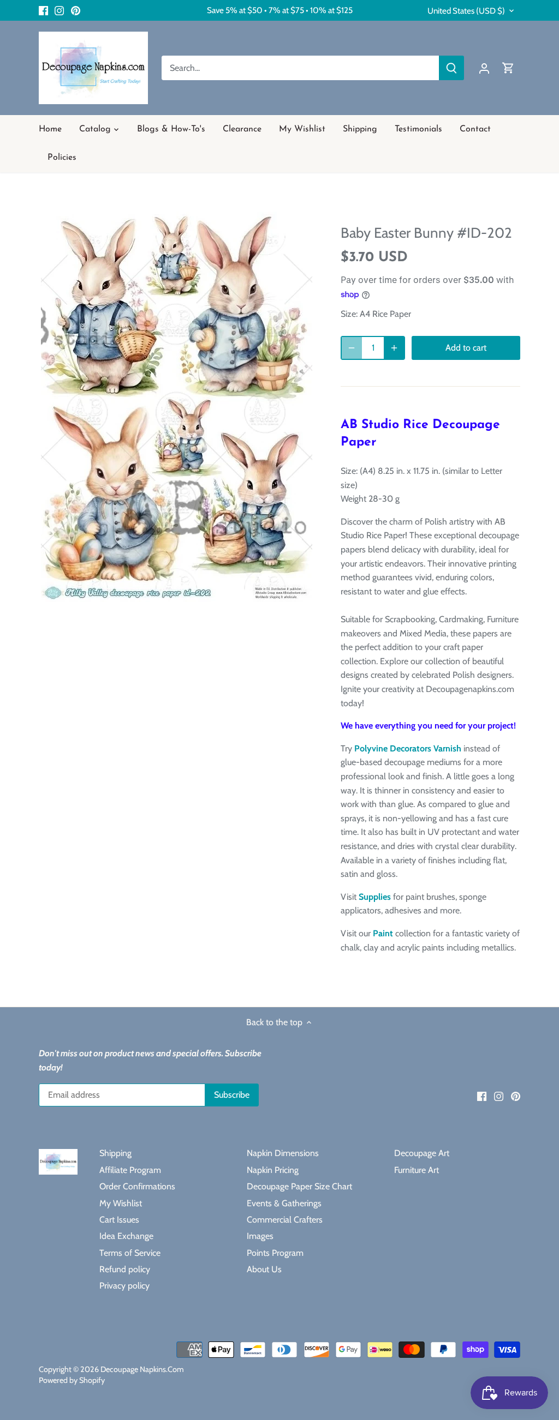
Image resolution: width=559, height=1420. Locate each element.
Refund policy (124, 1269)
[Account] (484, 68)
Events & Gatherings (284, 1203)
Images (260, 1236)
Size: (349, 314)
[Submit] (451, 68)
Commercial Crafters (285, 1219)
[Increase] (394, 347)
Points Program (275, 1253)
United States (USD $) (466, 11)
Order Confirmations (137, 1186)
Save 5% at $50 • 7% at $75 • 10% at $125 (280, 10)
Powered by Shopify (72, 1380)
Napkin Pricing (273, 1170)
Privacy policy (124, 1285)
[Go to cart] (508, 68)
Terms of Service (129, 1253)
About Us (264, 1269)
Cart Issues (119, 1219)
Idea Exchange (126, 1236)
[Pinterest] (75, 10)
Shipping (115, 1153)
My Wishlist (120, 1203)
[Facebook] (43, 10)
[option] (176, 407)
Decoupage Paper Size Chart (299, 1186)
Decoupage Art (421, 1153)
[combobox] (300, 68)
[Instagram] (59, 10)
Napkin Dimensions (283, 1153)
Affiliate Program (130, 1170)
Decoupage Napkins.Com (142, 1369)
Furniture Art (416, 1170)
